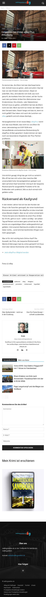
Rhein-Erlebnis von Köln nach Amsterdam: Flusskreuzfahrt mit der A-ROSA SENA (28, 378)
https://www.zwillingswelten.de (23, 339)
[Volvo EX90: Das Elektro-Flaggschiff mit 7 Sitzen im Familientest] (7, 368)
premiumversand (8, 284)
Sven (5, 38)
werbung (9, 28)
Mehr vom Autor (23, 360)
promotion (19, 284)
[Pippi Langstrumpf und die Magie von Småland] (7, 389)
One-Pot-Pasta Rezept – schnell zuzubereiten (35, 313)
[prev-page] (3, 397)
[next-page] (7, 397)
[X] (9, 45)
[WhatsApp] (19, 45)
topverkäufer (7, 287)
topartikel (37, 284)
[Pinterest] (14, 45)
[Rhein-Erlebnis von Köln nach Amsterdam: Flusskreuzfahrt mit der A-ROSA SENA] (7, 378)
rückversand (28, 284)
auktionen (17, 281)
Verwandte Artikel (9, 360)
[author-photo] (23, 333)
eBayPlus (34, 122)
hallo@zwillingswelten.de (16, 555)
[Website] (27, 350)
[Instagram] (18, 350)
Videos (8, 8)
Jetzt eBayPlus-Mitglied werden (16, 252)
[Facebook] (4, 45)
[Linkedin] (23, 350)
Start (2, 8)
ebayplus (30, 281)
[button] (14, 590)
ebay (24, 281)
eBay (4, 116)
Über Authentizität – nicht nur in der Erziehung (12, 313)
